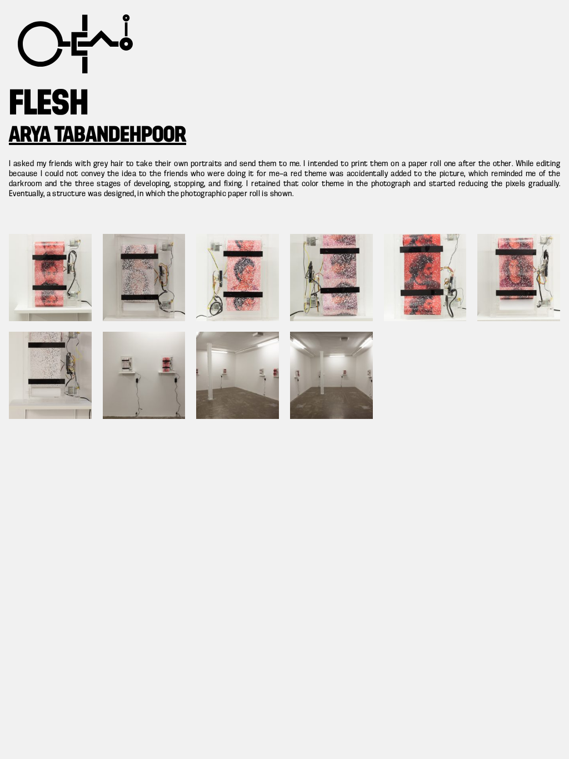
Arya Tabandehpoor (97, 135)
